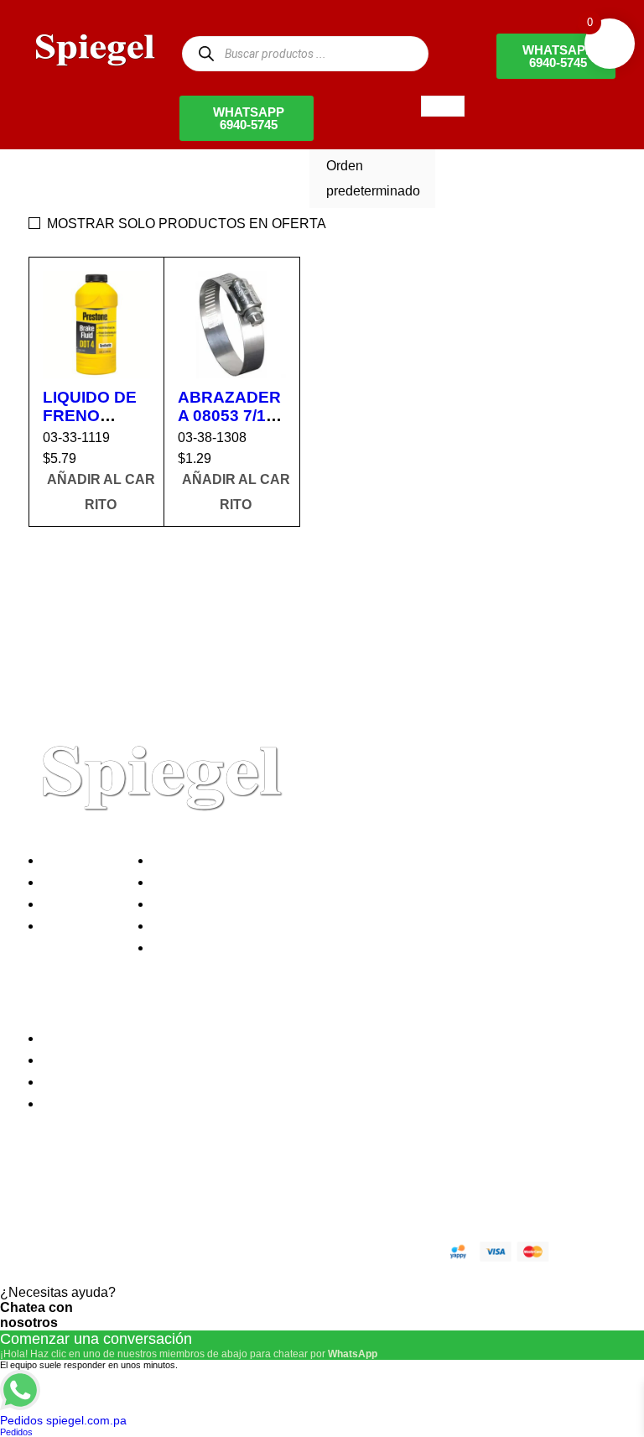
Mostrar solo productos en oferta (186, 223)
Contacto (74, 926)
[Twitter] (95, 1192)
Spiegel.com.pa (166, 1249)
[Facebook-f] (49, 1192)
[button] (100, 492)
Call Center (191, 947)
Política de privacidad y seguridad (257, 860)
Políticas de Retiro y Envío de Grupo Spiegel (289, 904)
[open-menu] (443, 106)
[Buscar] (206, 53)
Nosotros (74, 860)
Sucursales (80, 882)
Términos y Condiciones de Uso (252, 926)
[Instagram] (140, 1192)
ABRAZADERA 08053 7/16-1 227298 (229, 415)
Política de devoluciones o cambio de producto (295, 882)
